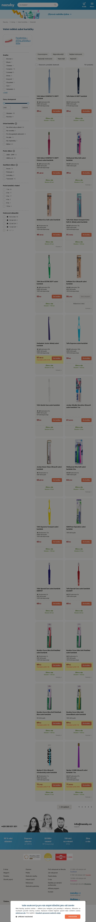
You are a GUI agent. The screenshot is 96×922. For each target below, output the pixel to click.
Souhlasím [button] (72, 916)
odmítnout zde (21, 913)
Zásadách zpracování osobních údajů (48, 913)
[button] (24, 917)
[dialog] (48, 911)
